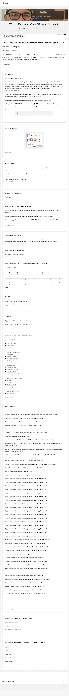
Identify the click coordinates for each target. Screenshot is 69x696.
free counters (8, 152)
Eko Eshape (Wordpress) (12, 356)
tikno (6, 460)
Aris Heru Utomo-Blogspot (13, 352)
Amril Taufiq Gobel (11, 343)
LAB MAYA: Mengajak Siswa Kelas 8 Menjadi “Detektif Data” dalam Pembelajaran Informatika (28, 168)
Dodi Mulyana (10, 354)
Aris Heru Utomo (11, 350)
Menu (6, 3)
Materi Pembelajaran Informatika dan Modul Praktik (17, 173)
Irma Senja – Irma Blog (12, 369)
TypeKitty (7, 436)
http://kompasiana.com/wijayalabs (13, 90)
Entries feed (8, 654)
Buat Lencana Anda (9, 118)
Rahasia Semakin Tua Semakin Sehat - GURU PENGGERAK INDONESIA (23, 443)
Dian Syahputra (8, 468)
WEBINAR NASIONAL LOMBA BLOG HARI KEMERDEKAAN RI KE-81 (33, 440)
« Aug (6, 287)
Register (7, 647)
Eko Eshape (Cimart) (12, 361)
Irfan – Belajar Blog (11, 367)
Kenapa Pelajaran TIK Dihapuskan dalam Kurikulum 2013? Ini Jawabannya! (32, 468)
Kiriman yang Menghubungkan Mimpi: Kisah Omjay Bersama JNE (31, 475)
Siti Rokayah (8, 586)
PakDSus (7, 554)
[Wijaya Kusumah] (34, 113)
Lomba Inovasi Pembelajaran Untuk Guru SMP (16, 179)
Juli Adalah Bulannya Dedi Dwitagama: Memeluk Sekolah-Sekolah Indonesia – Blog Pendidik (27, 455)
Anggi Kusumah (10, 345)
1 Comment (6, 50)
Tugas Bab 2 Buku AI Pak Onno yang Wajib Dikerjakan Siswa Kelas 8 (26, 460)
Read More (6, 64)
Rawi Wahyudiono (11, 389)
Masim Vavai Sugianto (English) (14, 378)
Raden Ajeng (10, 387)
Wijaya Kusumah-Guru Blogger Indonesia (34, 24)
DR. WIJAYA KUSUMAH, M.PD (13, 429)
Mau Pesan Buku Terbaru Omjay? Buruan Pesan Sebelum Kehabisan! (39, 464)
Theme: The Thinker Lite (8, 681)
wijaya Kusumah (9, 440)
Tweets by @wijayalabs (10, 340)
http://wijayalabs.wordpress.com (43, 100)
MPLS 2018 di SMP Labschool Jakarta (21, 436)
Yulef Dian (9, 348)
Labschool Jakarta (9, 397)
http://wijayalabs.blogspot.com (12, 622)
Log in (6, 650)
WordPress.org (8, 661)
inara (6, 471)
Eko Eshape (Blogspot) (12, 358)
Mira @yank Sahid (11, 384)
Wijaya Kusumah (8, 109)
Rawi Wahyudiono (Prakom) (13, 391)
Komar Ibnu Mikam (11, 371)
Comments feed (8, 658)
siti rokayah (8, 414)
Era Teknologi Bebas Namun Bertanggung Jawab (20, 471)
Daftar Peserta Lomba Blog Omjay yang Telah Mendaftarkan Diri (27, 418)
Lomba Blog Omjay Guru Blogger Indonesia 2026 (27, 422)
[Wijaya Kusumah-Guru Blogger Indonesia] (34, 15)
